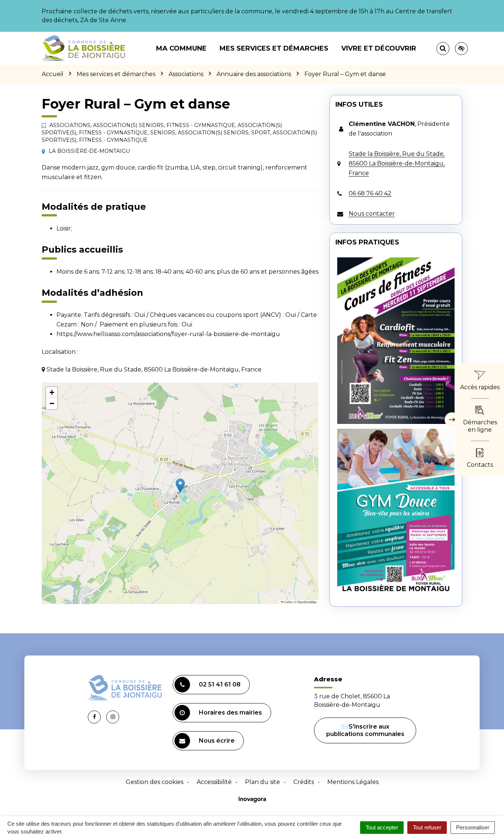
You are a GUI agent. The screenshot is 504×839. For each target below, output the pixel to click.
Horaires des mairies (230, 712)
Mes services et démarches (274, 48)
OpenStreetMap (307, 602)
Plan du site (262, 781)
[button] (180, 485)
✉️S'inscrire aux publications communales (365, 730)
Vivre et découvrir (378, 48)
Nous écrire (217, 740)
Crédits (303, 781)
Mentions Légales (353, 781)
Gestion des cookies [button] (154, 781)
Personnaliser (472, 827)
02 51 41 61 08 (220, 684)
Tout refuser (427, 827)
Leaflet (287, 602)
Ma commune (181, 48)
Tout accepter (382, 827)
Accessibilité (214, 781)
